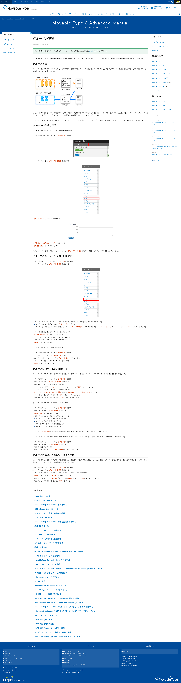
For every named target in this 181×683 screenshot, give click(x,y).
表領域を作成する (42, 526)
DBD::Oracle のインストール (46, 509)
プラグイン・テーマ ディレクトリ (72, 670)
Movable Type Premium (160, 82)
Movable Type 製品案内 (128, 656)
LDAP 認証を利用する (43, 620)
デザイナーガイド (9, 52)
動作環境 (66, 662)
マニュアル (51, 14)
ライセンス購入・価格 (128, 658)
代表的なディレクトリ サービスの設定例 (51, 573)
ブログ (112, 14)
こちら (91, 51)
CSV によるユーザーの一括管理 (47, 564)
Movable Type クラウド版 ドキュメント (75, 653)
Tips (70, 14)
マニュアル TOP (158, 91)
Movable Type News (9, 667)
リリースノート (9, 660)
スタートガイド (8, 40)
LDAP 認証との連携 (43, 496)
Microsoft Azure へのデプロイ (47, 577)
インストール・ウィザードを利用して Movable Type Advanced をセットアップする (69, 569)
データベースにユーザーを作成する (49, 530)
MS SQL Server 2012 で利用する (48, 594)
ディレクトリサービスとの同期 (47, 556)
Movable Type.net (159, 86)
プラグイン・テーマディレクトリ (23, 1)
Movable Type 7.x (158, 101)
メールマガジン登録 (9, 670)
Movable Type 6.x (158, 105)
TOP (3, 18)
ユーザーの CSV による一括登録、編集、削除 (53, 632)
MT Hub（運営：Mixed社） (43, 1)
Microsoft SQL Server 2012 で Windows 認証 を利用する (58, 598)
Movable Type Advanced (161, 74)
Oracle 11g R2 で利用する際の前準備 (50, 513)
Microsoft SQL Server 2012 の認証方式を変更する (55, 522)
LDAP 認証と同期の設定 (44, 624)
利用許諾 (125, 651)
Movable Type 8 (158, 65)
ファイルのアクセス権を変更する (48, 539)
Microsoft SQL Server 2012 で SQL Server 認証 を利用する (59, 603)
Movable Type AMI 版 (160, 78)
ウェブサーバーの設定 (44, 518)
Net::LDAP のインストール (46, 615)
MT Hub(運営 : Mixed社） (70, 672)
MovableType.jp (6, 1)
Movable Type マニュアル (71, 651)
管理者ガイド (7, 44)
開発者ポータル (87, 14)
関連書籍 (7, 653)
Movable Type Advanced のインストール (51, 590)
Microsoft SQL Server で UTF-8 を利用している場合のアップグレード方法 (65, 611)
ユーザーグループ (101, 14)
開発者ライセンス (127, 663)
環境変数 (155, 50)
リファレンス (62, 14)
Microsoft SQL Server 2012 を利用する (51, 505)
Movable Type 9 (158, 61)
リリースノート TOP (160, 160)
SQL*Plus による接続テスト (46, 535)
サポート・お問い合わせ (125, 14)
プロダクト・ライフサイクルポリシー (15, 658)
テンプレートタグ (158, 42)
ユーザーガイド (8, 48)
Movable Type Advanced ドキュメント (50, 586)
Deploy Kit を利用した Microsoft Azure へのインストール (58, 637)
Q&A (77, 14)
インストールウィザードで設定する (49, 543)
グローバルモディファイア (161, 46)
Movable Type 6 (19, 18)
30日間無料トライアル (128, 661)
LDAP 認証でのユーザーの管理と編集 (50, 628)
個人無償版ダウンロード (128, 665)
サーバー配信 (40, 581)
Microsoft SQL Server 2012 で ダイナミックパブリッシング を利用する (64, 607)
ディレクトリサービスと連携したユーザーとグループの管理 (59, 552)
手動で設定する (41, 547)
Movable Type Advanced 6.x (162, 110)
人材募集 (6, 672)
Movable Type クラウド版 (161, 69)
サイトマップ (8, 662)
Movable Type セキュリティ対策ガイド (75, 665)
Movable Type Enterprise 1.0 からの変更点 (52, 560)
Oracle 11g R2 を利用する (45, 501)
